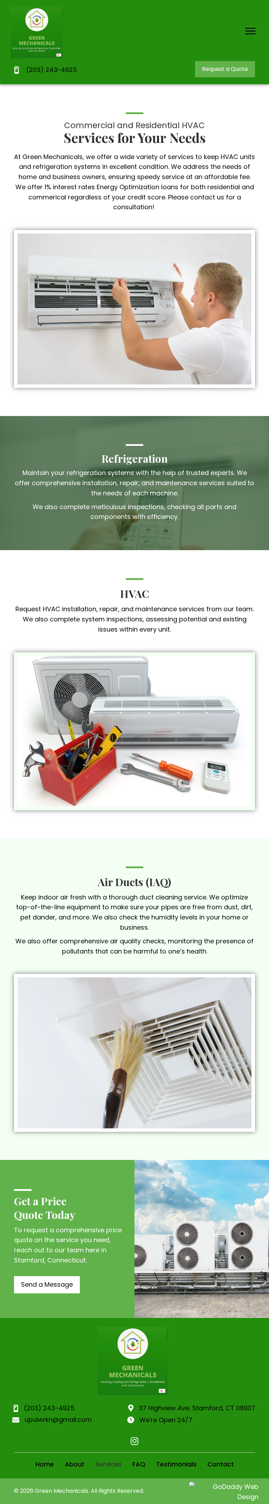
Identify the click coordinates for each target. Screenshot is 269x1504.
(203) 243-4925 (51, 69)
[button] (250, 31)
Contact (220, 1464)
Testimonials (176, 1464)
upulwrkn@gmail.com (58, 1419)
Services (108, 1464)
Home (44, 1464)
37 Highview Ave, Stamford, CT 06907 (197, 1408)
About (74, 1464)
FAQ (138, 1464)
